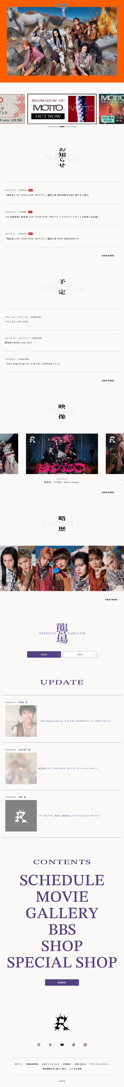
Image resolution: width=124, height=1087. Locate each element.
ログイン (19, 1064)
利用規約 (67, 1064)
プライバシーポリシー (99, 1064)
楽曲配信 (62, 982)
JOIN (79, 654)
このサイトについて (50, 1064)
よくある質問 (76, 1069)
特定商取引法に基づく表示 (54, 1069)
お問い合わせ (80, 1064)
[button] (50, 126)
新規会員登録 (32, 1064)
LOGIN (44, 654)
